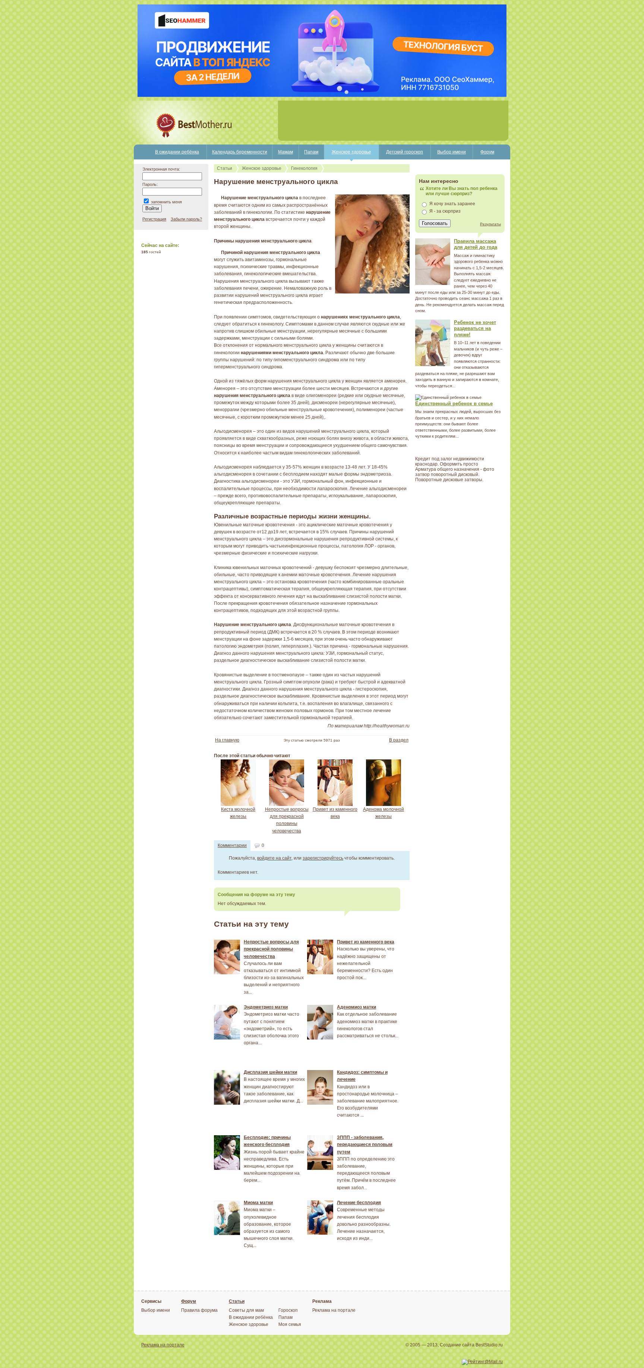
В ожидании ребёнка (177, 152)
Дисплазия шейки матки (270, 1072)
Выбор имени (451, 152)
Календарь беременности (239, 152)
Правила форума (199, 1310)
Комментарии (232, 845)
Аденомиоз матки (356, 1007)
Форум (487, 152)
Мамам (285, 152)
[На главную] (168, 143)
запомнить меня (166, 202)
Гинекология (304, 168)
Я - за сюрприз (445, 211)
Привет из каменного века (365, 942)
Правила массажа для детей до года (475, 244)
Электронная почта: (161, 169)
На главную (227, 740)
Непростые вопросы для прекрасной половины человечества (271, 949)
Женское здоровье (351, 152)
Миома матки (258, 1202)
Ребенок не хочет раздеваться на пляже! (475, 328)
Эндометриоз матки (266, 1007)
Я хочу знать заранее (452, 203)
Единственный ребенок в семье (454, 403)
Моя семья (289, 1324)
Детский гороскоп (404, 152)
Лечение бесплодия (359, 1202)
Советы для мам (246, 1310)
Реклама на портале (334, 1310)
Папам (311, 152)
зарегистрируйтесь (323, 858)
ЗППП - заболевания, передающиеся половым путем (364, 1144)
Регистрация (154, 219)
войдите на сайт (274, 858)
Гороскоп (288, 1310)
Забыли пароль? (186, 219)
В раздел (398, 740)
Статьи (224, 168)
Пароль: (150, 184)
